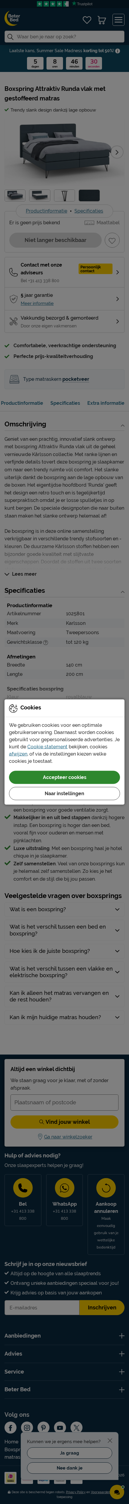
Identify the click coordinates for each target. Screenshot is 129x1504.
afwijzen (18, 754)
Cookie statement (47, 747)
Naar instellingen (64, 793)
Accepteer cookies (64, 777)
